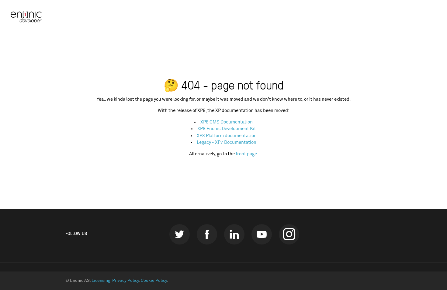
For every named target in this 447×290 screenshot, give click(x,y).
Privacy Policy (125, 280)
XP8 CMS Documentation (226, 122)
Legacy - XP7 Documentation (226, 142)
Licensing (101, 280)
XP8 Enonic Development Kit (226, 128)
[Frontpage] (29, 17)
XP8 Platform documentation (227, 135)
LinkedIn (234, 234)
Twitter (179, 234)
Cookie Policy (154, 280)
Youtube (261, 234)
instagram (289, 234)
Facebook (207, 234)
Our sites (422, 16)
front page (246, 154)
